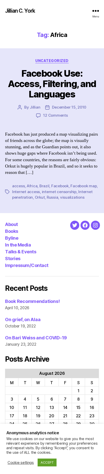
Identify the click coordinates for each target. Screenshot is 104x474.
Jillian (35, 107)
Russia (52, 197)
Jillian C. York (20, 10)
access (18, 185)
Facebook (60, 185)
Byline (11, 238)
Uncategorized (52, 60)
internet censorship (59, 191)
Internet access (26, 191)
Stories (12, 258)
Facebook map (83, 185)
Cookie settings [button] (21, 462)
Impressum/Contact (26, 265)
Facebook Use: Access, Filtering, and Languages (52, 84)
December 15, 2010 (69, 107)
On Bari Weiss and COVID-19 (36, 337)
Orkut (40, 197)
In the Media (18, 245)
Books (11, 231)
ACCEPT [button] (47, 462)
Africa (32, 185)
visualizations (72, 197)
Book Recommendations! (32, 301)
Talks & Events (20, 251)
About (11, 224)
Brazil (44, 185)
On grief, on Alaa (22, 319)
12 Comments (55, 115)
